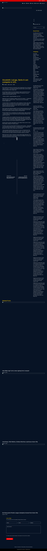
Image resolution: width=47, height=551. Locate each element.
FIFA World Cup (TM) (36, 58)
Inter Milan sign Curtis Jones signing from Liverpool (15, 370)
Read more (42, 102)
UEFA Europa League (37, 80)
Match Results (35, 68)
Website (32, 522)
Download (43, 3)
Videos (32, 3)
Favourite (37, 3)
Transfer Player (35, 76)
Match (24, 3)
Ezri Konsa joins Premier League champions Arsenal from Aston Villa (38, 40)
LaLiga (34, 62)
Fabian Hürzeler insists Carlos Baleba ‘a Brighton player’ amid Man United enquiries (38, 43)
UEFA (34, 77)
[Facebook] (17, 137)
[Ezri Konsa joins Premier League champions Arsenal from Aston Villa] (23, 478)
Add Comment (9, 526)
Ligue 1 (34, 63)
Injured (34, 60)
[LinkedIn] (17, 139)
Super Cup (35, 75)
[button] (39, 13)
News (28, 3)
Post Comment (9, 538)
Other (14, 84)
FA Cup (34, 56)
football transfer (36, 59)
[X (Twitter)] (17, 138)
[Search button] (44, 27)
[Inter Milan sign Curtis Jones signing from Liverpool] (23, 336)
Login (40, 0)
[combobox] (38, 28)
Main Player (35, 65)
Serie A (34, 72)
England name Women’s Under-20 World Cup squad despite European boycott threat (38, 218)
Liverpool (34, 64)
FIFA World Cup (36, 57)
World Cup (35, 81)
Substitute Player (36, 74)
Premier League (36, 71)
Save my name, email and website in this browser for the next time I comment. (19, 535)
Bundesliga (35, 53)
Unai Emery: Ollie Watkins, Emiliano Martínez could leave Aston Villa (38, 36)
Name (8, 522)
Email (20, 522)
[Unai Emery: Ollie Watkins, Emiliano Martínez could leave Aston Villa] (23, 407)
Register (43, 0)
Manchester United (36, 66)
